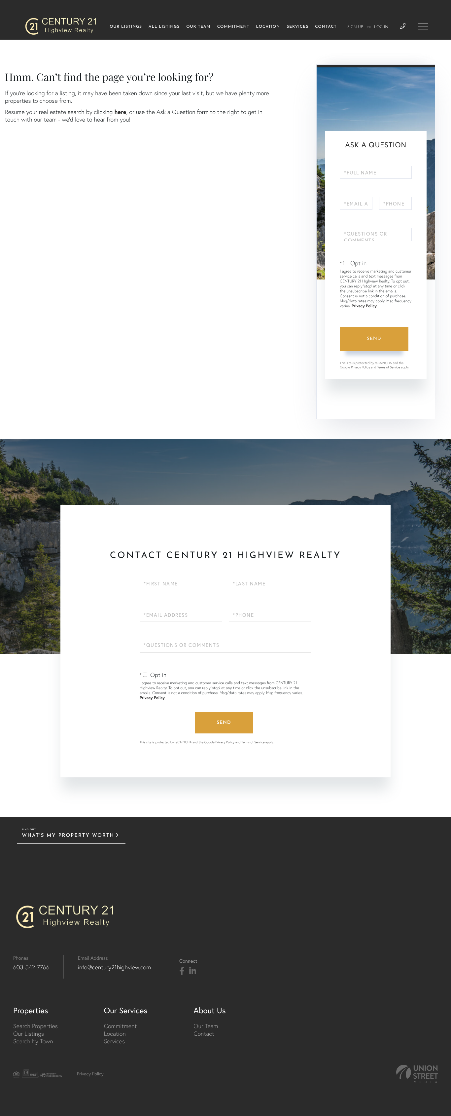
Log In (381, 27)
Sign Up (355, 27)
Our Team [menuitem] (198, 27)
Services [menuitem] (297, 27)
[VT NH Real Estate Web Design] (417, 1074)
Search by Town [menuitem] (33, 1041)
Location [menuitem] (268, 27)
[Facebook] (181, 971)
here (120, 112)
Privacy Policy (364, 306)
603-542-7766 (31, 967)
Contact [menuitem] (325, 27)
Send (374, 338)
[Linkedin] (192, 971)
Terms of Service (388, 367)
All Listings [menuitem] (164, 27)
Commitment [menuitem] (233, 27)
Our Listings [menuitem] (126, 27)
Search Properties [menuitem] (35, 1026)
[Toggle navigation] (423, 26)
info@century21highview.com (114, 967)
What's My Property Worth (68, 835)
